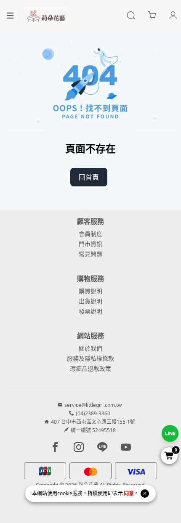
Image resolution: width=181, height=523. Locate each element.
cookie (64, 493)
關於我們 (90, 348)
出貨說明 (90, 301)
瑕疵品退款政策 (90, 368)
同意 (129, 493)
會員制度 (90, 234)
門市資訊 (90, 244)
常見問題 (90, 254)
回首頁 (89, 177)
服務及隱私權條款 (90, 358)
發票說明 (90, 311)
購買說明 (90, 291)
